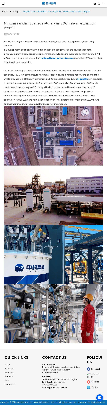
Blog (15, 11)
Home (5, 11)
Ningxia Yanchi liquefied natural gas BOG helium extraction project (56, 11)
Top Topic (91, 402)
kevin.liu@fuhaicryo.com (53, 382)
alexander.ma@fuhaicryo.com (56, 370)
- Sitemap (81, 402)
